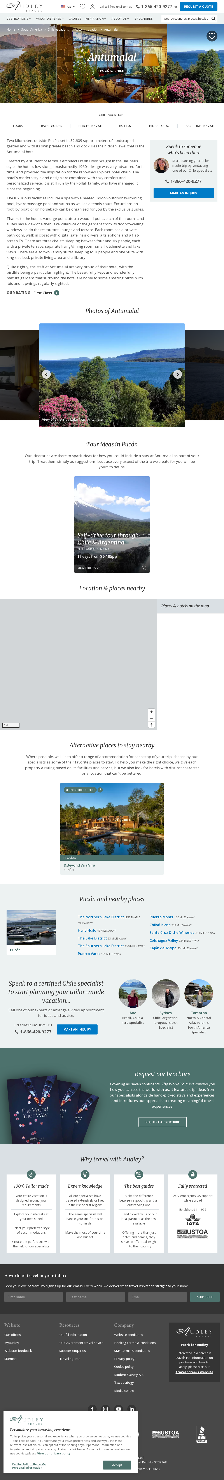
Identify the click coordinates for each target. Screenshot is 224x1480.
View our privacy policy (53, 1453)
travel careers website (194, 1372)
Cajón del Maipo (163, 948)
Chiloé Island (160, 924)
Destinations (17, 19)
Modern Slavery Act (129, 1374)
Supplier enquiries (72, 1350)
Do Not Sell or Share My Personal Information (29, 1466)
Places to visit (90, 126)
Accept (117, 1465)
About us (119, 19)
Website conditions (128, 1334)
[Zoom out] (151, 718)
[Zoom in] (151, 712)
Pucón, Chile (112, 70)
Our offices (12, 1334)
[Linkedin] (131, 1409)
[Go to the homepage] (24, 6)
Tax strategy (124, 1382)
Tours (17, 126)
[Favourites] (82, 6)
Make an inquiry (184, 193)
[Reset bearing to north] (151, 724)
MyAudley (11, 1342)
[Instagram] (105, 1409)
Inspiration (94, 19)
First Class (42, 292)
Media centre (124, 1390)
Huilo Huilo (87, 930)
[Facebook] (92, 1409)
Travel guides (50, 126)
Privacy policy (124, 1358)
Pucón (15, 949)
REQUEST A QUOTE (198, 6)
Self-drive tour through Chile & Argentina (107, 539)
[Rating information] (56, 292)
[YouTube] (118, 1409)
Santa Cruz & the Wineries (172, 932)
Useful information (73, 1334)
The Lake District (92, 938)
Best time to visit (200, 126)
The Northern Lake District (101, 917)
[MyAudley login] (92, 6)
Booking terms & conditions (135, 1342)
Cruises (75, 19)
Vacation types (48, 19)
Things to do (158, 126)
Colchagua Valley (164, 940)
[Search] (213, 18)
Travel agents (69, 1358)
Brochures (144, 19)
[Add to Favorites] (211, 36)
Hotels (125, 126)
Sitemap (10, 1358)
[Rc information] (100, 790)
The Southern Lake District (101, 945)
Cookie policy (124, 1366)
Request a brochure (162, 1122)
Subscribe (205, 1297)
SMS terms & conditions (132, 1350)
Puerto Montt (161, 917)
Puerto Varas (89, 953)
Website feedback (18, 1350)
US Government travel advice (81, 1342)
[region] (78, 664)
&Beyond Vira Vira (79, 865)
